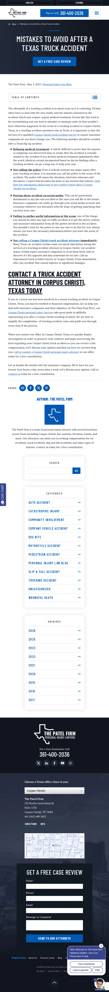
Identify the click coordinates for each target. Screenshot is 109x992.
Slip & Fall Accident (44, 572)
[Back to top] (54, 983)
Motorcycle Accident (45, 546)
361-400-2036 (64, 13)
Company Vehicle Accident (48, 528)
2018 (32, 691)
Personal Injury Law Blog (57, 84)
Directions (31, 823)
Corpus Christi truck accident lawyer (55, 134)
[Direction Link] (54, 845)
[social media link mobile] (38, 763)
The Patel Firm (61, 399)
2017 (32, 700)
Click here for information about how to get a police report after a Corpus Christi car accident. (56, 184)
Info (43, 823)
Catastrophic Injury (44, 511)
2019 (32, 682)
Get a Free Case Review (54, 61)
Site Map (40, 971)
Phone (30, 892)
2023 (32, 648)
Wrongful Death (41, 598)
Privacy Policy (54, 971)
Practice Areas (47, 957)
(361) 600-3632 (37, 816)
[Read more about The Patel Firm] (54, 406)
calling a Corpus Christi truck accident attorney (49, 240)
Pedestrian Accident (44, 554)
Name (30, 880)
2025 (32, 639)
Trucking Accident (43, 580)
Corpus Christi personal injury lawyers (30, 312)
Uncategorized (40, 589)
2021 (32, 665)
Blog (14, 24)
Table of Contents (26, 97)
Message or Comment (39, 917)
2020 (32, 674)
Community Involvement (47, 520)
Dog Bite (35, 537)
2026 (32, 631)
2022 (32, 656)
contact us (14, 374)
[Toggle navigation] (96, 13)
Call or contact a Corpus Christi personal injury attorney (46, 352)
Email (30, 905)
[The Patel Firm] (17, 13)
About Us (32, 957)
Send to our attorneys (54, 938)
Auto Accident (39, 502)
